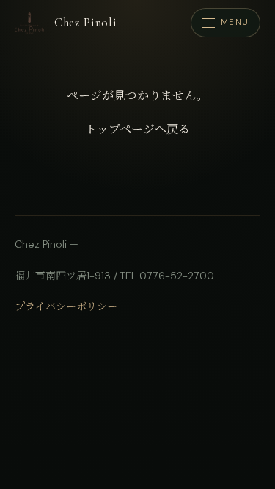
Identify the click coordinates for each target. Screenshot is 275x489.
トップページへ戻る (137, 129)
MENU (235, 22)
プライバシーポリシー (66, 306)
